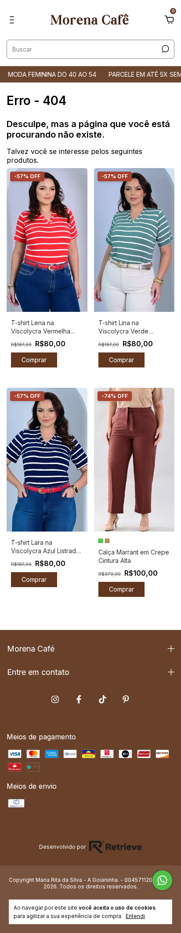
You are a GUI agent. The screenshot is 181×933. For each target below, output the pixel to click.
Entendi (135, 916)
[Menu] (13, 20)
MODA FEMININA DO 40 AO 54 (45, 74)
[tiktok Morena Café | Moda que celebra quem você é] (102, 699)
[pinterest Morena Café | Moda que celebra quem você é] (126, 699)
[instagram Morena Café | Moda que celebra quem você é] (55, 699)
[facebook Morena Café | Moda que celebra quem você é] (79, 699)
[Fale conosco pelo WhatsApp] (162, 880)
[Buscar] (164, 49)
